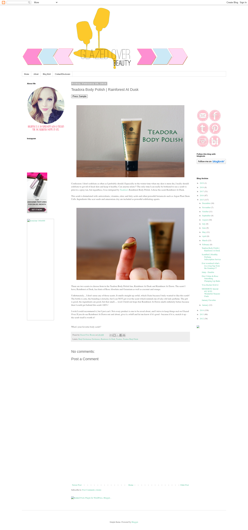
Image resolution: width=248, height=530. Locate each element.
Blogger (135, 522)
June (204, 227)
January (205, 305)
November (206, 207)
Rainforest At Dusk (108, 339)
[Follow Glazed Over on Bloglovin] (211, 163)
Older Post (184, 484)
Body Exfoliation (84, 339)
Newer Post (76, 484)
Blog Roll (47, 74)
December (206, 203)
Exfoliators (96, 339)
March (205, 240)
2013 (202, 314)
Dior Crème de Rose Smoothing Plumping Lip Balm (211, 278)
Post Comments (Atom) (91, 489)
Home (26, 74)
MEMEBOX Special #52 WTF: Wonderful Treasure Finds (211, 292)
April (204, 236)
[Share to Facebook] (120, 335)
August (205, 219)
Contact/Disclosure (62, 74)
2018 (202, 187)
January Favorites (209, 300)
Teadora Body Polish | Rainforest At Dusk (211, 249)
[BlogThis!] (114, 335)
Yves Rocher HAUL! (210, 284)
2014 (202, 310)
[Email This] (111, 335)
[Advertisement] (130, 458)
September (206, 215)
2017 (202, 191)
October (205, 211)
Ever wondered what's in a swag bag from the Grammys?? (211, 265)
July (204, 223)
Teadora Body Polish (130, 339)
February (206, 244)
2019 (202, 183)
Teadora (119, 339)
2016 (202, 195)
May (204, 232)
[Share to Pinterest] (124, 335)
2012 (202, 318)
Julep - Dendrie (208, 272)
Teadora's (124, 189)
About (35, 74)
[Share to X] (117, 335)
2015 (202, 199)
